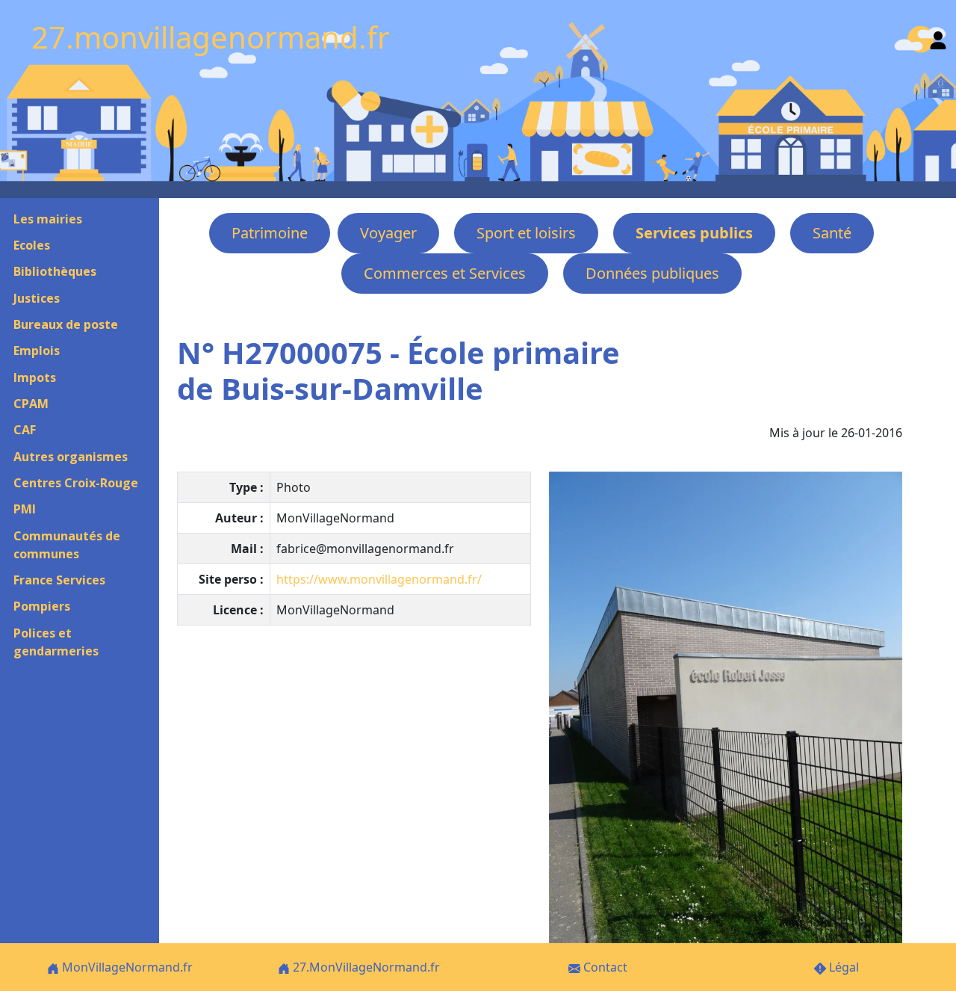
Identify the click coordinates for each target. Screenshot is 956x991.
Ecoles (31, 245)
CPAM (31, 403)
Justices (36, 298)
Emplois (36, 350)
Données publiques (652, 273)
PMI (24, 509)
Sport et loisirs (526, 233)
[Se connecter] (938, 37)
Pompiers (41, 606)
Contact (603, 967)
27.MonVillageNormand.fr (365, 967)
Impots (34, 377)
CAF (24, 430)
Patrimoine (270, 233)
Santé (832, 233)
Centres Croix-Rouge (75, 483)
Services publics (694, 233)
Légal (842, 967)
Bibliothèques (54, 271)
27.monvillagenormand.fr (210, 37)
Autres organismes (70, 456)
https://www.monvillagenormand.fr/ (379, 579)
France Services (59, 580)
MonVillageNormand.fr (126, 967)
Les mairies (47, 219)
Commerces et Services (445, 273)
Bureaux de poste (65, 324)
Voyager (388, 233)
